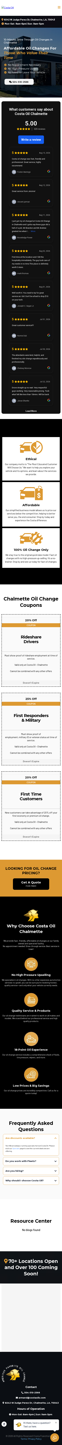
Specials (16, 1148)
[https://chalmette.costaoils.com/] (8, 7)
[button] (59, 7)
